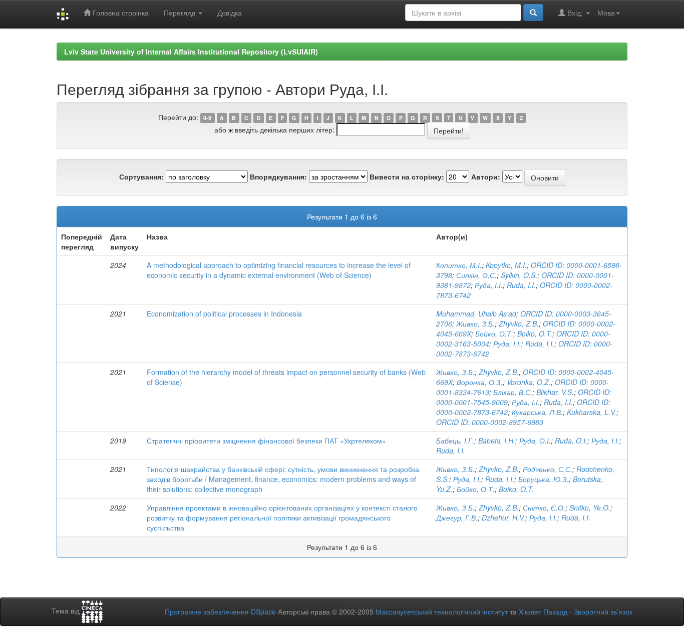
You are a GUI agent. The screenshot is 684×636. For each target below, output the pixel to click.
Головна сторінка (120, 13)
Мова (606, 13)
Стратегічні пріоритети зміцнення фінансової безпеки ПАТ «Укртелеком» (266, 441)
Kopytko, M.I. (506, 265)
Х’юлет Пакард (543, 611)
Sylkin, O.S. (519, 275)
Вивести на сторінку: (407, 177)
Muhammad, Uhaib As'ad (476, 313)
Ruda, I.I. (521, 285)
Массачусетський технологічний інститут (442, 611)
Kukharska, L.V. (591, 412)
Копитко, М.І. (459, 265)
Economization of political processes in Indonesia (224, 313)
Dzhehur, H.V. (503, 517)
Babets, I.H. (496, 441)
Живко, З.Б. (475, 323)
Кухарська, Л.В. (537, 412)
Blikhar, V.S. (555, 392)
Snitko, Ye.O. (589, 507)
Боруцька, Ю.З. (543, 479)
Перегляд (180, 13)
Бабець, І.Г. (455, 441)
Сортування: (141, 177)
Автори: (485, 177)
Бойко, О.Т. (494, 333)
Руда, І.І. (489, 285)
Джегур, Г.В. (457, 517)
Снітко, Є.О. (544, 507)
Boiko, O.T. (534, 333)
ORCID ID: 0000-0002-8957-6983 (489, 422)
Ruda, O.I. (571, 441)
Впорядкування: (278, 177)
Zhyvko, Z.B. (519, 323)
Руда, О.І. (535, 441)
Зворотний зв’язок (603, 611)
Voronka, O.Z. (529, 382)
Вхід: (575, 13)
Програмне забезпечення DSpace (220, 611)
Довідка (229, 13)
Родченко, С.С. (547, 469)
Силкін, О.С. (476, 275)
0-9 (207, 118)
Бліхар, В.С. (512, 392)
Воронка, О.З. (480, 382)
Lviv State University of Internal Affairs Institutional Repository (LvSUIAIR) (191, 51)
